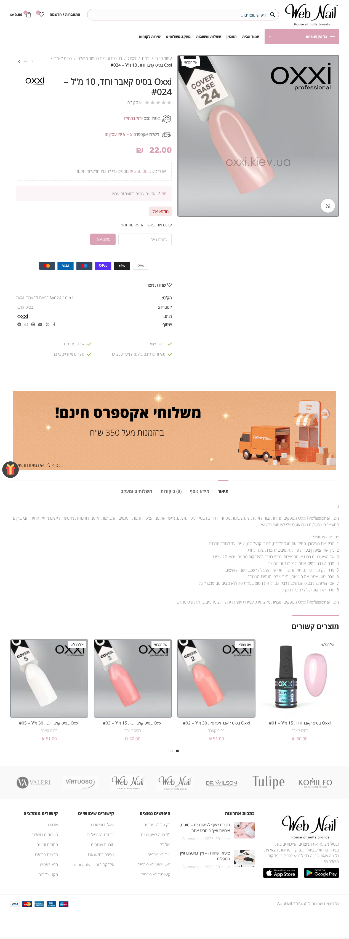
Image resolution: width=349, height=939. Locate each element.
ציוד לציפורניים (159, 854)
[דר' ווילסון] (221, 783)
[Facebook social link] (54, 324)
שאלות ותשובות (102, 824)
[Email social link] (40, 324)
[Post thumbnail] (244, 832)
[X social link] (47, 324)
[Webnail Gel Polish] (174, 783)
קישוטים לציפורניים (155, 874)
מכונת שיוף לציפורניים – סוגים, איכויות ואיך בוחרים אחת (205, 827)
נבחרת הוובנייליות (100, 834)
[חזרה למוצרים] (25, 62)
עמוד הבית (163, 58)
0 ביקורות (134, 102)
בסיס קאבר (63, 58)
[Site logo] (310, 14)
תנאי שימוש (49, 864)
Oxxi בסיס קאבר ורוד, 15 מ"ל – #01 (300, 723)
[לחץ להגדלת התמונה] (328, 206)
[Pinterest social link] (33, 324)
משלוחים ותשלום (45, 834)
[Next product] (19, 62)
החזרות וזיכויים (47, 844)
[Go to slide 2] (171, 751)
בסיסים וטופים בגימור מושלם (100, 58)
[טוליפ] (268, 783)
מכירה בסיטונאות (101, 854)
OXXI (132, 58)
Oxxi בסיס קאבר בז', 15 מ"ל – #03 (132, 723)
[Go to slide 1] (177, 751)
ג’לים (146, 58)
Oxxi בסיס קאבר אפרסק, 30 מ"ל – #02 (216, 723)
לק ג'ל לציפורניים (156, 824)
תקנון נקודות (48, 874)
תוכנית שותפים (102, 844)
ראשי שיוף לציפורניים (154, 864)
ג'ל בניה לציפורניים (155, 834)
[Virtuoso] (80, 783)
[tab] (223, 488)
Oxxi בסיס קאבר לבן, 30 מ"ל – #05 (49, 723)
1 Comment (192, 838)
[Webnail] (127, 783)
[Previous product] (32, 62)
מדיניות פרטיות (46, 854)
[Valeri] (33, 783)
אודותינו (52, 824)
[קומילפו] (315, 783)
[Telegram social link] (19, 324)
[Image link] (308, 826)
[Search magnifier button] (273, 14)
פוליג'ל (165, 844)
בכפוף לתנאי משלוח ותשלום (38, 465)
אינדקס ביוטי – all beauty (93, 864)
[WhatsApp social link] (26, 324)
